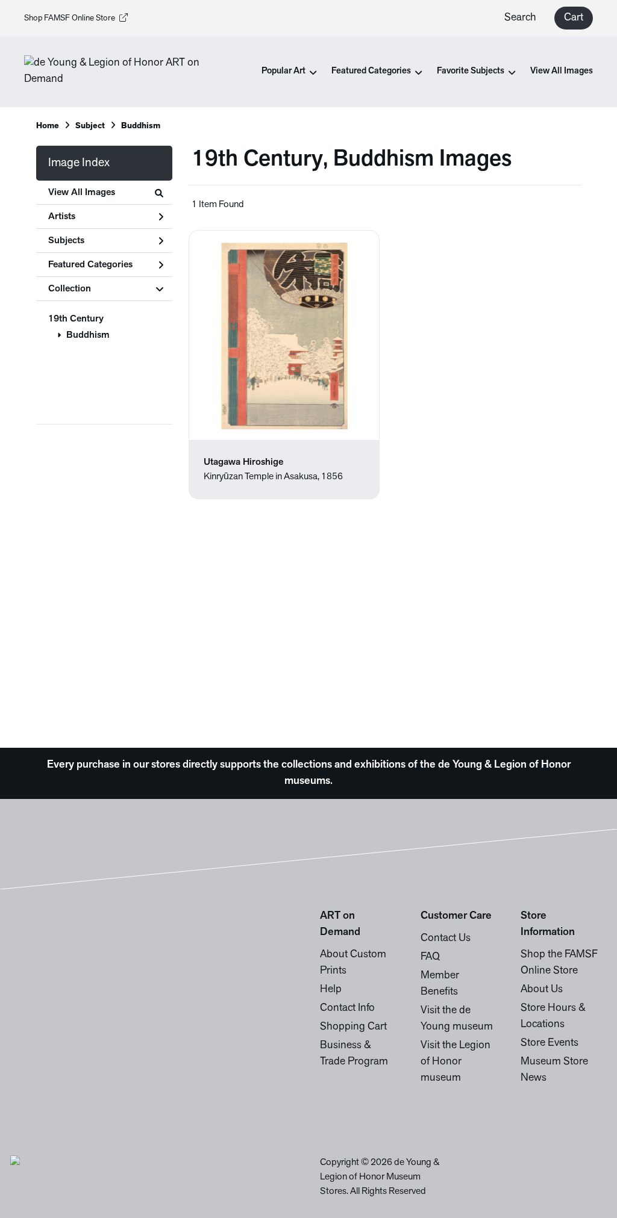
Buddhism (88, 335)
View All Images (561, 71)
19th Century (76, 319)
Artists (61, 217)
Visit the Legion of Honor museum (455, 1062)
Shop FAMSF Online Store (69, 18)
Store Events (549, 1043)
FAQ (430, 957)
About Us (542, 989)
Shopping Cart (353, 1027)
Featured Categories (90, 265)
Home (47, 126)
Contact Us (446, 938)
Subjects (66, 241)
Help (331, 989)
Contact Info (347, 1008)
